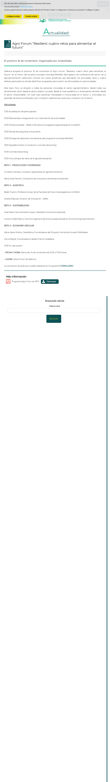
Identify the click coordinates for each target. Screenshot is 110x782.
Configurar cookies (13, 16)
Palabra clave (54, 306)
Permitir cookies (31, 16)
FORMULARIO (66, 266)
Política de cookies (26, 7)
